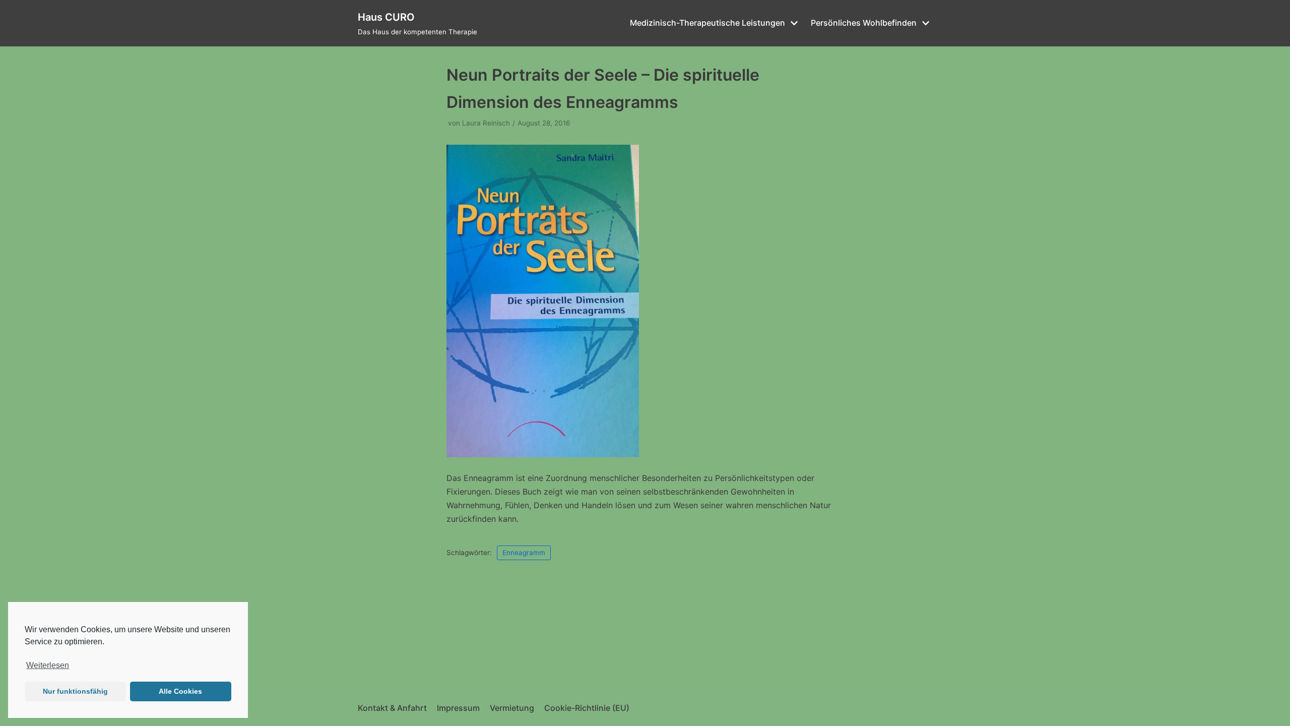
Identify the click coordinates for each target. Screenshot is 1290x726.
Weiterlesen (47, 665)
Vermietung (512, 708)
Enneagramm (523, 553)
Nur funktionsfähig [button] (75, 691)
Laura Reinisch (486, 123)
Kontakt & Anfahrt (392, 708)
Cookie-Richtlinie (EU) (586, 708)
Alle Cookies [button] (180, 691)
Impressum (458, 708)
